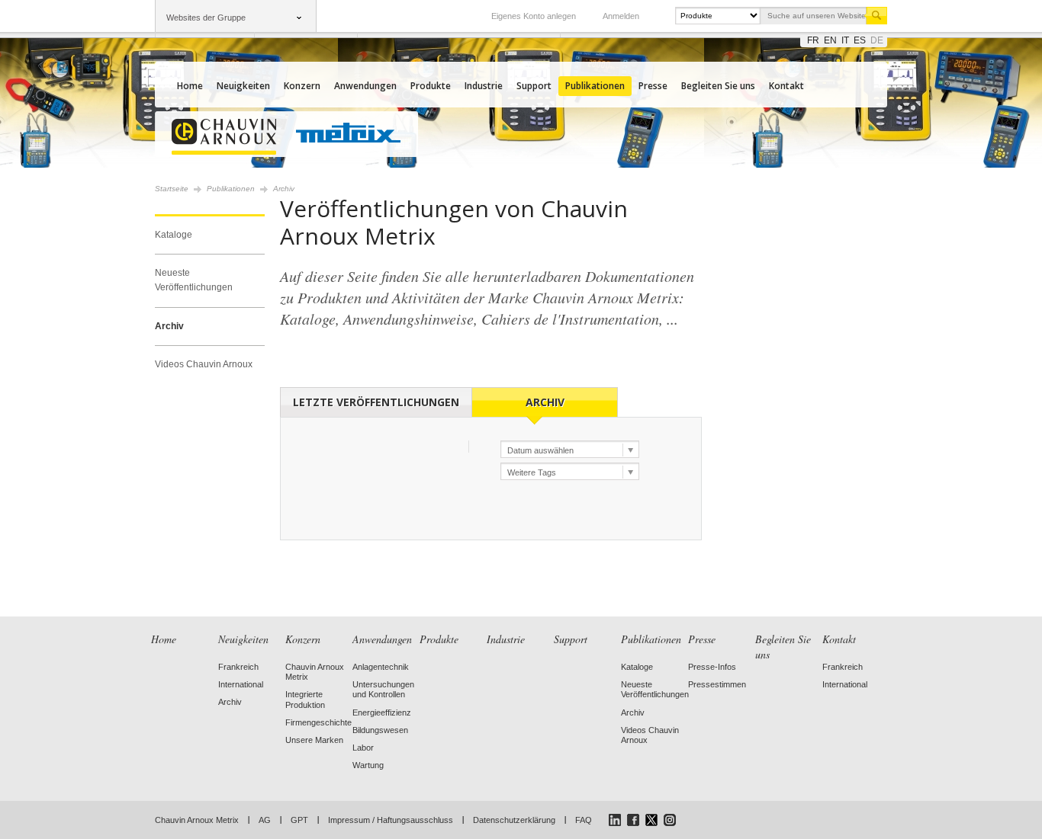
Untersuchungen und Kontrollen (383, 689)
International (240, 684)
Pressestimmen (717, 684)
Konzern (302, 85)
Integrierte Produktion (305, 699)
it (845, 40)
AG (265, 820)
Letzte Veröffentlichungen (376, 402)
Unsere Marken (314, 740)
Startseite (171, 188)
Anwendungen (365, 85)
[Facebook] (633, 820)
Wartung (368, 765)
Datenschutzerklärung (514, 820)
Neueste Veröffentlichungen (194, 280)
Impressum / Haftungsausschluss (390, 820)
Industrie (484, 85)
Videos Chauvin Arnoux (203, 364)
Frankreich (238, 666)
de (876, 40)
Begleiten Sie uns (718, 85)
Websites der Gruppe (206, 17)
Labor (363, 747)
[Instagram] (670, 820)
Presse (652, 85)
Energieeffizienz (381, 712)
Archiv (169, 326)
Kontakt (786, 85)
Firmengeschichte (318, 722)
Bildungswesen (380, 730)
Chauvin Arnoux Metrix (197, 820)
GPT (299, 820)
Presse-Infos (712, 666)
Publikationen (595, 85)
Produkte (430, 85)
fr (813, 40)
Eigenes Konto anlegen (533, 16)
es (860, 40)
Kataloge (173, 234)
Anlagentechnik (380, 666)
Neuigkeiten (243, 85)
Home (190, 85)
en (830, 40)
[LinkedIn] (615, 820)
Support (534, 85)
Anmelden (621, 16)
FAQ (583, 820)
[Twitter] (651, 820)
